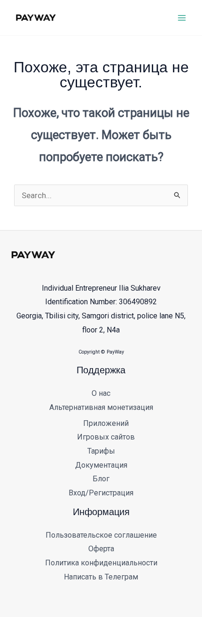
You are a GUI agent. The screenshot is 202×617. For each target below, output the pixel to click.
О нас (101, 393)
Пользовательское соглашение (101, 535)
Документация (101, 465)
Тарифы (101, 451)
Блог (101, 478)
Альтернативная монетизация (101, 407)
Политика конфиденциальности (101, 562)
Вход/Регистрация (101, 492)
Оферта (101, 548)
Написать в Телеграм (101, 576)
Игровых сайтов (106, 436)
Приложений (106, 423)
